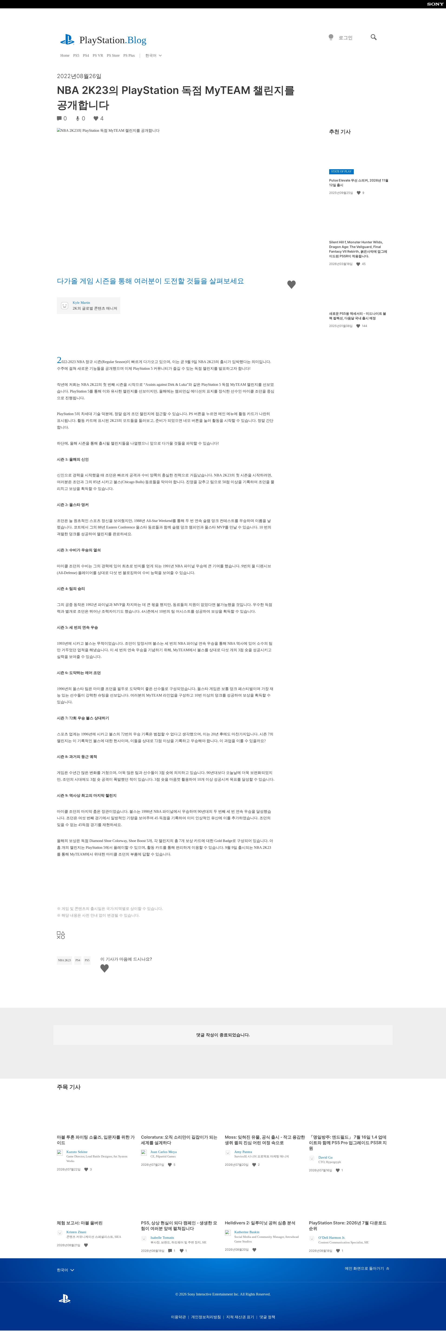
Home (64, 55)
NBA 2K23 (64, 960)
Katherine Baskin (246, 1232)
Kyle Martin (81, 302)
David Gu (325, 1157)
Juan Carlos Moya (164, 1152)
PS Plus (129, 55)
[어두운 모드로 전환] (331, 37)
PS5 (76, 55)
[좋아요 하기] (359, 193)
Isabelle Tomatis (162, 1237)
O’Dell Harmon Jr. (331, 1237)
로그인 (346, 37)
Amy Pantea (243, 1152)
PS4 (86, 55)
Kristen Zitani (76, 1232)
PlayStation (112, 40)
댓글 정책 (267, 1317)
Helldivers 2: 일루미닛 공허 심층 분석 (260, 1222)
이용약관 (178, 1317)
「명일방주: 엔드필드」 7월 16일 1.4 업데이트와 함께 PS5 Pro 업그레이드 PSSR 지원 (348, 1143)
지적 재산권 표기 (240, 1317)
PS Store (113, 55)
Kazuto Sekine (77, 1152)
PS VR (98, 55)
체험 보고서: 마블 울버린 (80, 1222)
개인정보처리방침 (206, 1317)
